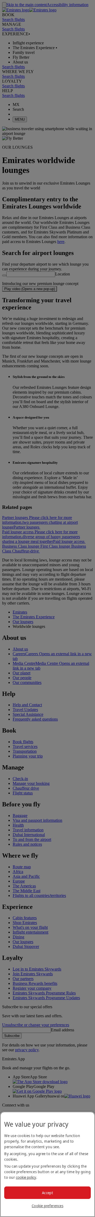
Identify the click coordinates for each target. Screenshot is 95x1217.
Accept (47, 1192)
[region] (47, 1164)
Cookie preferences (47, 1205)
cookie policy (26, 1177)
